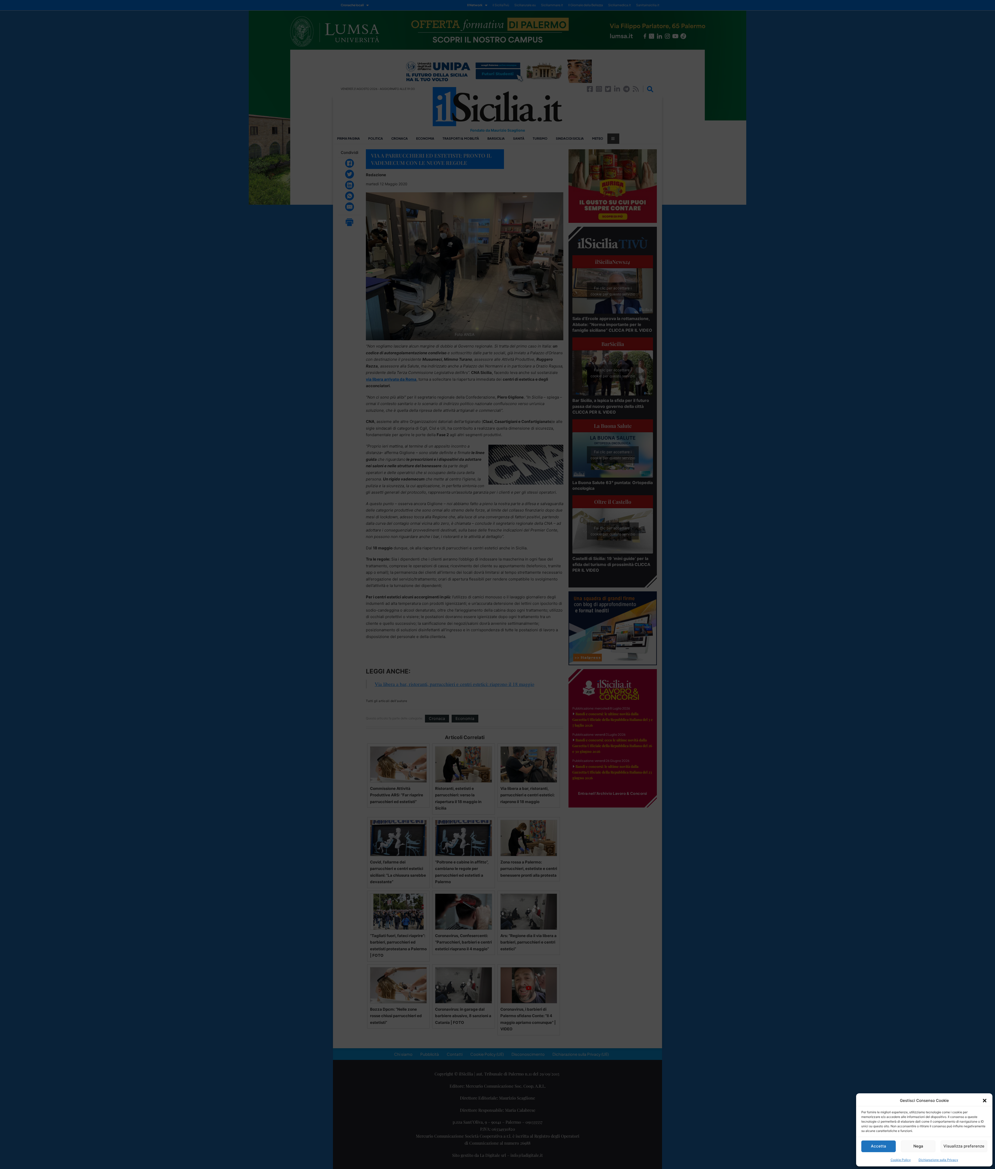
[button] (984, 1100)
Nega (918, 1146)
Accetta (878, 1146)
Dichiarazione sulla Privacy (938, 1160)
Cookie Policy (901, 1160)
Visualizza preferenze (963, 1146)
